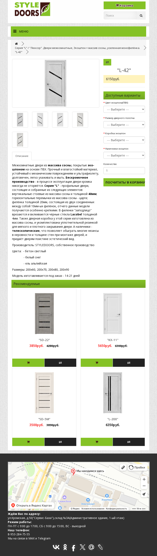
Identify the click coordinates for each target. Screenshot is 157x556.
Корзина (126, 5)
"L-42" (18, 52)
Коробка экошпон (115, 133)
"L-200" (112, 419)
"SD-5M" (44, 419)
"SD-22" (44, 340)
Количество (110, 163)
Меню (23, 31)
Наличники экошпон (116, 148)
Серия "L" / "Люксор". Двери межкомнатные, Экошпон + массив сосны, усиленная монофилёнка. (77, 48)
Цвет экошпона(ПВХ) (116, 102)
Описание (21, 156)
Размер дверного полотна (120, 117)
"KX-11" (112, 340)
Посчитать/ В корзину (125, 182)
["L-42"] (55, 83)
